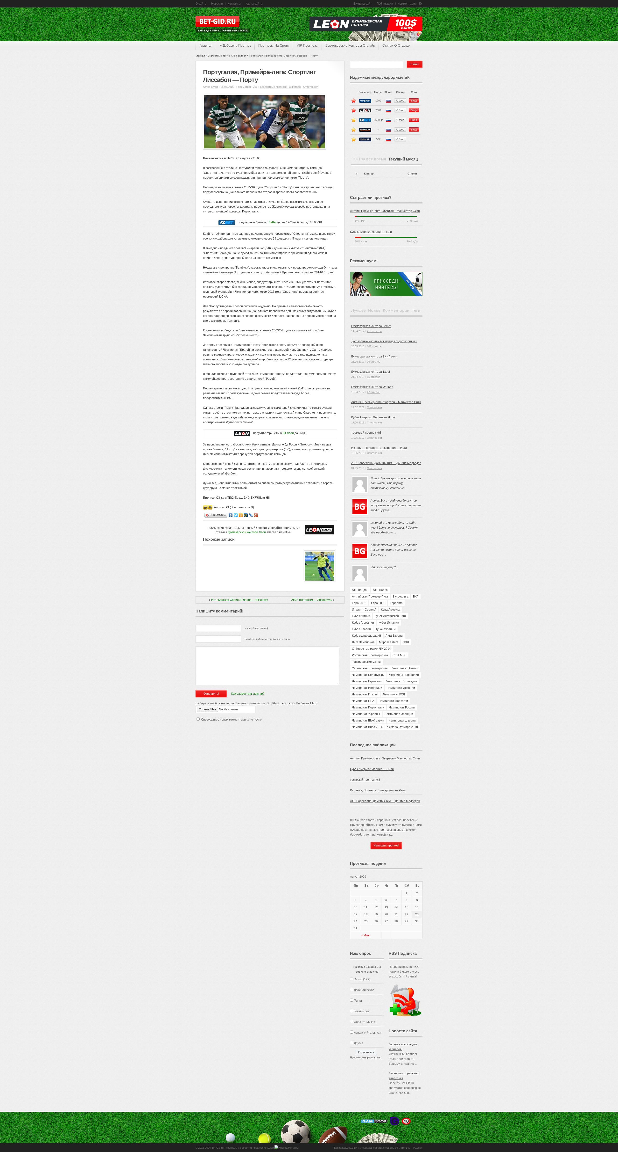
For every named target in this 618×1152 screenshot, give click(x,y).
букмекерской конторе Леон (247, 532)
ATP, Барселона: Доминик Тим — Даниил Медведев (386, 463)
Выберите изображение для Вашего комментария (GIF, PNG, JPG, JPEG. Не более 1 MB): (257, 703)
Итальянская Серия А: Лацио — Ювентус (239, 600)
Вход (414, 100)
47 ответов (373, 392)
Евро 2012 (378, 603)
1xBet (272, 222)
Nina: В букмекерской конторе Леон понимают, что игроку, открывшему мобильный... (396, 483)
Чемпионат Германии (367, 681)
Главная (200, 55)
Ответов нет (310, 86)
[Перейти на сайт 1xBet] (226, 222)
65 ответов (373, 376)
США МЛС (400, 655)
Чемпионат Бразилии (404, 675)
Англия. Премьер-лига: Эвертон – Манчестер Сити (385, 211)
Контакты (234, 3)
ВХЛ (416, 596)
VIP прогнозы (307, 45)
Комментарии (407, 3)
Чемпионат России (402, 707)
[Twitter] (235, 515)
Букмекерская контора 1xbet (370, 371)
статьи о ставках (396, 45)
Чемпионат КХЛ (394, 694)
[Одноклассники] (240, 515)
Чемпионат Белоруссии (368, 675)
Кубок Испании (389, 622)
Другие (358, 1043)
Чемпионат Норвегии (393, 701)
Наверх (417, 1147)
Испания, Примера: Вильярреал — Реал (379, 448)
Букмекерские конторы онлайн (350, 45)
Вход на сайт (363, 3)
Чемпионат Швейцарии (368, 720)
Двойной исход (364, 990)
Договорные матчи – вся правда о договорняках (384, 341)
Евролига (396, 603)
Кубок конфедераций (366, 635)
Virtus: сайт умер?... (384, 567)
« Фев (366, 935)
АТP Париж (380, 590)
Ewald (214, 86)
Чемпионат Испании (401, 688)
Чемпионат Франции (399, 714)
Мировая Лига (388, 642)
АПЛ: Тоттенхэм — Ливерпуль (311, 600)
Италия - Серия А (364, 609)
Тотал (358, 1000)
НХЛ (406, 642)
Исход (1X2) (362, 979)
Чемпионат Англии (405, 668)
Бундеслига (400, 596)
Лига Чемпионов (363, 642)
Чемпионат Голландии (401, 681)
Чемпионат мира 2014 (367, 727)
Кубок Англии (361, 616)
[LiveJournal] (250, 515)
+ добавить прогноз (235, 45)
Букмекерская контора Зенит (371, 326)
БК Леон (288, 433)
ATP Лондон (360, 590)
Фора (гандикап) (365, 1022)
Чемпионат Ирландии (367, 688)
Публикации (385, 3)
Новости (217, 3)
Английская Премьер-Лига (370, 596)
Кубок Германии (363, 622)
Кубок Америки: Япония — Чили (373, 417)
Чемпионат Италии (365, 694)
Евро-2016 (359, 603)
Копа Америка (390, 609)
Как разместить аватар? (248, 693)
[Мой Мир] (245, 515)
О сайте (201, 3)
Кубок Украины (385, 629)
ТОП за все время (369, 159)
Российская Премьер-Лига (370, 655)
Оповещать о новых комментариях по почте (231, 719)
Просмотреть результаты (365, 1057)
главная (205, 45)
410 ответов (374, 331)
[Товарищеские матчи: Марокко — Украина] (319, 581)
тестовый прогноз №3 (366, 432)
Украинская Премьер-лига (370, 668)
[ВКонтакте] (230, 515)
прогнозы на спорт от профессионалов (250, 1147)
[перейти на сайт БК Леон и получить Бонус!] (319, 529)
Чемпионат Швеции (402, 720)
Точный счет (362, 1011)
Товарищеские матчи (366, 661)
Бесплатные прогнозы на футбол (227, 55)
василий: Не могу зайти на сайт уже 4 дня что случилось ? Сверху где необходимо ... (394, 527)
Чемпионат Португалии (368, 707)
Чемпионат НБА (363, 701)
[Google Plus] (256, 515)
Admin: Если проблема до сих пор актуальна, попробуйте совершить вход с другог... (396, 505)
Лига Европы (394, 635)
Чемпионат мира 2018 (402, 727)
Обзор (400, 100)
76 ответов (373, 361)
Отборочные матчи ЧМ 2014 (371, 648)
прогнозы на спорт (273, 45)
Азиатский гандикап (367, 1032)
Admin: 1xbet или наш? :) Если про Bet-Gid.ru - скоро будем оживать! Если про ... (394, 549)
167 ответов (374, 346)
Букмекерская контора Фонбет (372, 387)
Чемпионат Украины (366, 714)
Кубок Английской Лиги (390, 616)
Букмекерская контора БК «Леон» (374, 356)
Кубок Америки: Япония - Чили (371, 231)
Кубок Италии (361, 629)
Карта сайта (254, 3)
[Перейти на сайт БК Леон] (242, 433)
